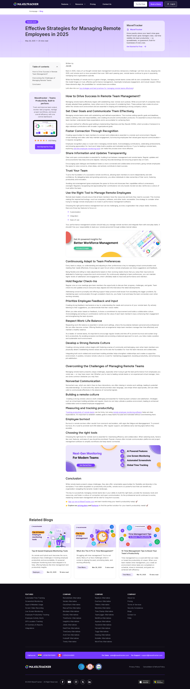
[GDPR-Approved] (98, 667)
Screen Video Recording (34, 608)
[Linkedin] (89, 682)
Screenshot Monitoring (34, 601)
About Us (131, 598)
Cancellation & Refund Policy (154, 667)
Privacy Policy (134, 667)
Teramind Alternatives (103, 625)
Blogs (129, 611)
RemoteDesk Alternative (72, 598)
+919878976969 (49, 655)
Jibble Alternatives (70, 625)
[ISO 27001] (90, 667)
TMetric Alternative (102, 605)
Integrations (29, 628)
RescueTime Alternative (72, 608)
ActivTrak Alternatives (71, 635)
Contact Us (107, 4)
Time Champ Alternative (104, 611)
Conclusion (36, 84)
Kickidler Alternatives (103, 638)
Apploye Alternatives (103, 621)
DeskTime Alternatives (71, 628)
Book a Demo (156, 4)
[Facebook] (62, 682)
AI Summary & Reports (34, 625)
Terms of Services (134, 605)
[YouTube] (69, 682)
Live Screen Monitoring (34, 611)
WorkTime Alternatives (103, 642)
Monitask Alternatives (71, 611)
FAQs (129, 618)
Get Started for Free (134, 47)
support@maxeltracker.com (152, 655)
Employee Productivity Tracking (37, 615)
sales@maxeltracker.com (119, 655)
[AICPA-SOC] (81, 667)
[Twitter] (82, 682)
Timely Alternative (69, 642)
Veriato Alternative (70, 601)
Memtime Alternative (102, 608)
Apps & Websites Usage (34, 605)
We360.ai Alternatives (103, 618)
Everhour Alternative (103, 601)
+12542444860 (68, 655)
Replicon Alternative (102, 598)
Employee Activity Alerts (34, 618)
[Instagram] (76, 682)
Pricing (92, 4)
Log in (172, 4)
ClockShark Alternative (71, 605)
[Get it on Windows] (159, 682)
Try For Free (140, 4)
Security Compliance (135, 608)
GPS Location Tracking (34, 621)
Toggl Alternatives (101, 631)
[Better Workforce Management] (113, 244)
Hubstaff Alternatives (71, 638)
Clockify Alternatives (70, 615)
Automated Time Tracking (35, 598)
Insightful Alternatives (71, 621)
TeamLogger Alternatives (104, 615)
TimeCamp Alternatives (71, 631)
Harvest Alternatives (102, 628)
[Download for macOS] (144, 682)
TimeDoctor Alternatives (72, 618)
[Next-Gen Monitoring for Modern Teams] (113, 458)
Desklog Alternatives (102, 635)
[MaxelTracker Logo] (26, 4)
